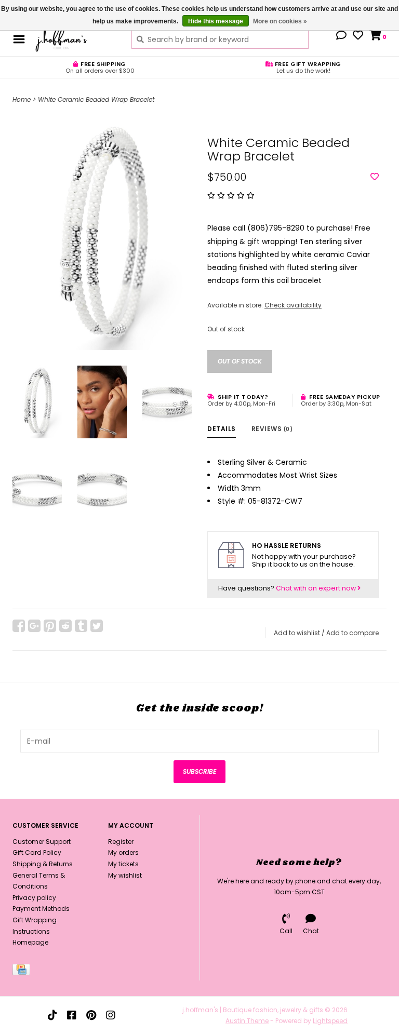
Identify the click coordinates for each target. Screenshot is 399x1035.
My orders (123, 852)
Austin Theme (247, 1020)
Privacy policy (34, 897)
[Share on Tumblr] (81, 626)
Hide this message (215, 21)
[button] (341, 36)
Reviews (272, 428)
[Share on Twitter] (96, 626)
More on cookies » (280, 21)
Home (21, 99)
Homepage (30, 942)
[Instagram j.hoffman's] (110, 1015)
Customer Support (41, 841)
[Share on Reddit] (65, 626)
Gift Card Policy (36, 852)
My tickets (123, 863)
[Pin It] (50, 626)
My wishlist (125, 875)
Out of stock (240, 361)
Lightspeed (330, 1020)
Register (121, 841)
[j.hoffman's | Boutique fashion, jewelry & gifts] (75, 39)
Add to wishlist (297, 632)
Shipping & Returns (42, 863)
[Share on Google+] (34, 626)
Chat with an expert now (316, 588)
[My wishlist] (358, 36)
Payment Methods (41, 908)
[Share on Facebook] (18, 626)
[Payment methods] (23, 971)
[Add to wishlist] (374, 177)
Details (221, 428)
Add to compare (352, 632)
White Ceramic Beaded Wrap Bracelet (96, 99)
